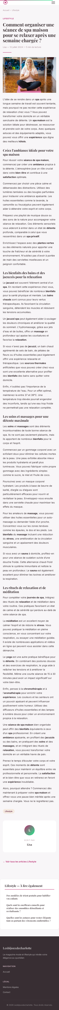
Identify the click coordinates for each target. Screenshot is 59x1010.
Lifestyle (15, 10)
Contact (6, 992)
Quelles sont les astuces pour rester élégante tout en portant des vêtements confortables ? (28, 919)
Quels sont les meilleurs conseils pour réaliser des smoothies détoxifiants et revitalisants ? (25, 908)
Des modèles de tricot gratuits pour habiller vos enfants (28, 897)
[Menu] (53, 2)
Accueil (6, 10)
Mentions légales (11, 987)
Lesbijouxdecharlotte (17, 948)
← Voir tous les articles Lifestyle (19, 861)
